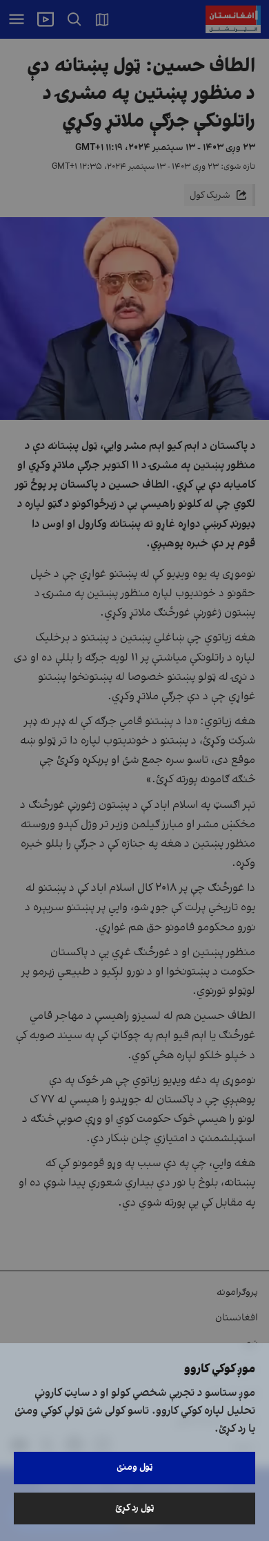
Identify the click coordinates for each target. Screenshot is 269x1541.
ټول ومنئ (135, 1467)
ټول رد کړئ (135, 1508)
